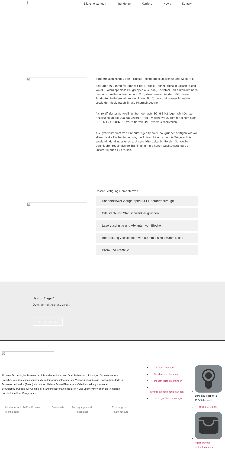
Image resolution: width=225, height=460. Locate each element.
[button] (147, 201)
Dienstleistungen (95, 3)
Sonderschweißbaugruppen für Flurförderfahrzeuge (138, 201)
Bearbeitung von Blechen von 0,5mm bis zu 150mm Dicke (142, 238)
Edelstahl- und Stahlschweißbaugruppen (130, 213)
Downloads (58, 407)
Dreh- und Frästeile (115, 250)
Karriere (147, 3)
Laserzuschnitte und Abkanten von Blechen (132, 225)
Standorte (124, 3)
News (167, 3)
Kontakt (187, 3)
